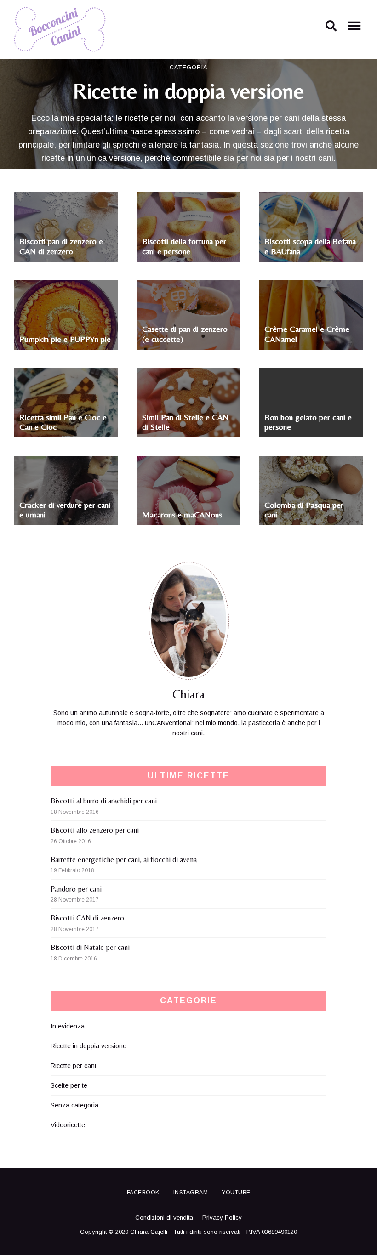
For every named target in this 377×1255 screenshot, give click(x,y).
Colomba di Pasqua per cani (303, 510)
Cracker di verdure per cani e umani (64, 510)
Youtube (236, 1192)
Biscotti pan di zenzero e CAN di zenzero (61, 246)
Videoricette (68, 1125)
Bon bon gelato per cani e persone (308, 422)
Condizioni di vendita (164, 1217)
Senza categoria (74, 1105)
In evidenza (68, 1026)
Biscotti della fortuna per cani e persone (184, 246)
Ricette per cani (73, 1065)
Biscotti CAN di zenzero (87, 918)
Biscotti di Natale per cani (90, 947)
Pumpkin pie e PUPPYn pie (65, 339)
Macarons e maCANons (182, 514)
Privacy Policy (222, 1217)
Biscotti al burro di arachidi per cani (104, 800)
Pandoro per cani (76, 889)
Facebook (143, 1192)
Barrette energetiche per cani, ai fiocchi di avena (124, 859)
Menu (354, 29)
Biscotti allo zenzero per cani (95, 830)
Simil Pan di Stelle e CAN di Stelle (185, 422)
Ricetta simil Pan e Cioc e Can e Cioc (63, 422)
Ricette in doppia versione (88, 1046)
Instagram (190, 1192)
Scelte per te (69, 1085)
